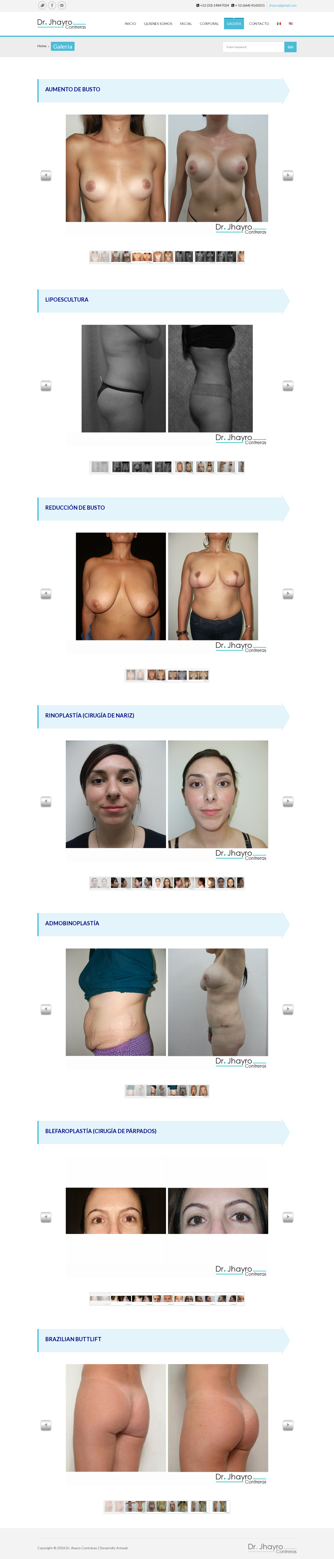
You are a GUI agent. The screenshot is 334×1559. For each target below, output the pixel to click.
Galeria (234, 23)
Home (41, 46)
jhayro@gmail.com (283, 5)
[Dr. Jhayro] (65, 24)
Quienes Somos (158, 23)
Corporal (209, 23)
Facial (186, 23)
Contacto (259, 23)
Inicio (130, 23)
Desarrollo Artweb (114, 1548)
